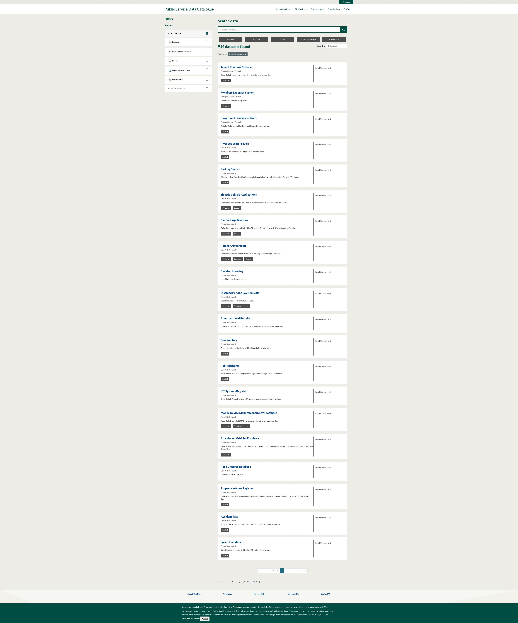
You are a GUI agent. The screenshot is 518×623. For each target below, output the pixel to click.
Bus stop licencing (232, 271)
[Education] (207, 41)
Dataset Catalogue (283, 9)
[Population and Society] (207, 69)
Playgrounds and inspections (239, 118)
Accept (205, 619)
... (268, 570)
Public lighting (230, 365)
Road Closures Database (236, 466)
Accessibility (293, 594)
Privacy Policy (260, 594)
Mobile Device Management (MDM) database (249, 412)
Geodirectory (229, 340)
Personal (230, 39)
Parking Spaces (230, 169)
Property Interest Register (237, 488)
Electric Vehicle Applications (239, 194)
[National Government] (207, 88)
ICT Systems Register (233, 391)
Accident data (229, 516)
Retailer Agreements (233, 245)
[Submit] (343, 29)
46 (300, 570)
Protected (333, 39)
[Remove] (245, 54)
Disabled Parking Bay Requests (240, 292)
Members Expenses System (237, 92)
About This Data (195, 594)
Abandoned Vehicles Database (240, 438)
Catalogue (227, 594)
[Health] (207, 60)
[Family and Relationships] (207, 51)
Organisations (334, 9)
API (248, 582)
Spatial (282, 39)
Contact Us (325, 594)
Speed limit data (231, 542)
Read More (195, 618)
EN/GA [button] (347, 9)
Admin (347, 2)
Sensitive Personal (308, 39)
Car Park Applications (234, 220)
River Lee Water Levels (235, 143)
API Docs (256, 582)
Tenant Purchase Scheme (236, 67)
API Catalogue (301, 9)
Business (256, 39)
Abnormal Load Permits (235, 318)
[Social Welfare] (207, 79)
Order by (320, 46)
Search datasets (317, 9)
